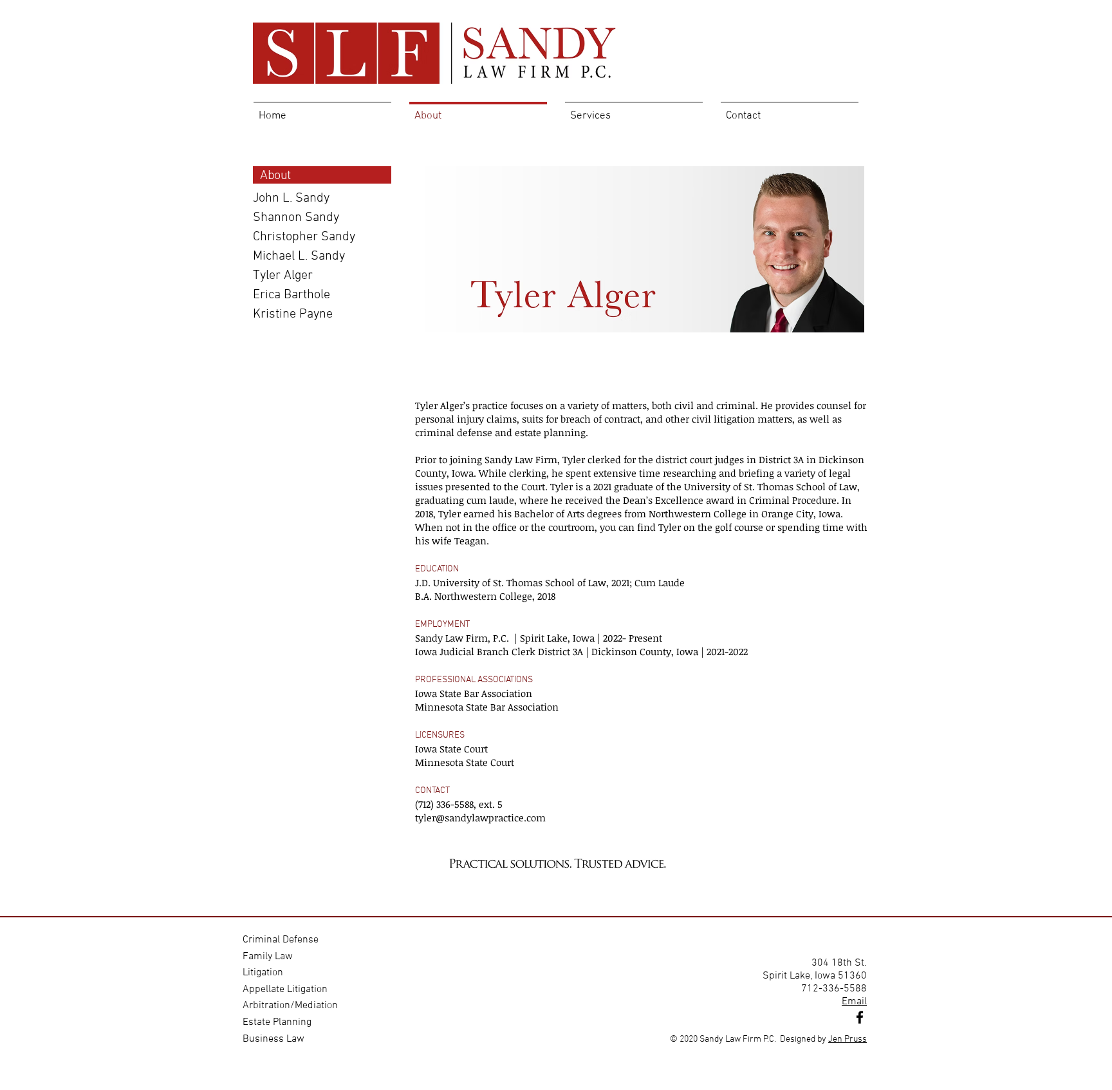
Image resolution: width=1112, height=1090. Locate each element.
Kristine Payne (293, 314)
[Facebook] (859, 1017)
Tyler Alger (283, 275)
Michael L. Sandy (299, 256)
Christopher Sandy (304, 237)
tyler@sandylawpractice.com (480, 817)
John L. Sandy (291, 198)
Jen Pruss (847, 1039)
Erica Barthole (291, 295)
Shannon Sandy (296, 217)
